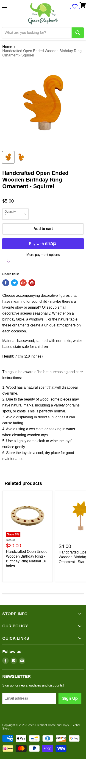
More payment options (43, 255)
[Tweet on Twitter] (14, 282)
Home (7, 47)
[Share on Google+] (23, 282)
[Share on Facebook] (5, 282)
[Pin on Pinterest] (31, 282)
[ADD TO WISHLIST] (8, 261)
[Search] (78, 32)
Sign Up (70, 698)
